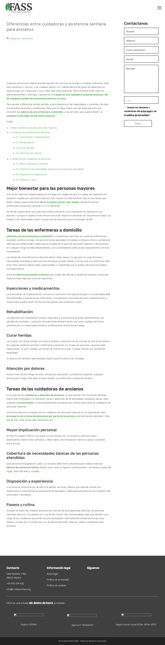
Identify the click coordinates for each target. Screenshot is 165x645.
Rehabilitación (25, 142)
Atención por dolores (29, 153)
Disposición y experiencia (31, 174)
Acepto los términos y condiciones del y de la (140, 111)
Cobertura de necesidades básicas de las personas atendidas (50, 169)
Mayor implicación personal (32, 163)
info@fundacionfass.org (18, 589)
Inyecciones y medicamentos (33, 137)
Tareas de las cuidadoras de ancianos (30, 159)
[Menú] (158, 7)
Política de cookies (56, 585)
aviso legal (146, 111)
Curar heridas (25, 147)
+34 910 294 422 (15, 583)
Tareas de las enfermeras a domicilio (30, 132)
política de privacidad (137, 115)
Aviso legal (52, 573)
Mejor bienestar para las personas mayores (33, 127)
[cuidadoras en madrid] (58, 57)
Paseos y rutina (26, 179)
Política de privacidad (58, 579)
